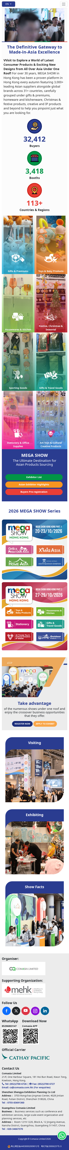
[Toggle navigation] (63, 4)
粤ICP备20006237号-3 (51, 1146)
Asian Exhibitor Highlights (34, 484)
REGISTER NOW (22, 723)
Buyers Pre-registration (33, 491)
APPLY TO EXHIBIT (45, 723)
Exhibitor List (34, 477)
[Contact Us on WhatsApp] (61, 1135)
